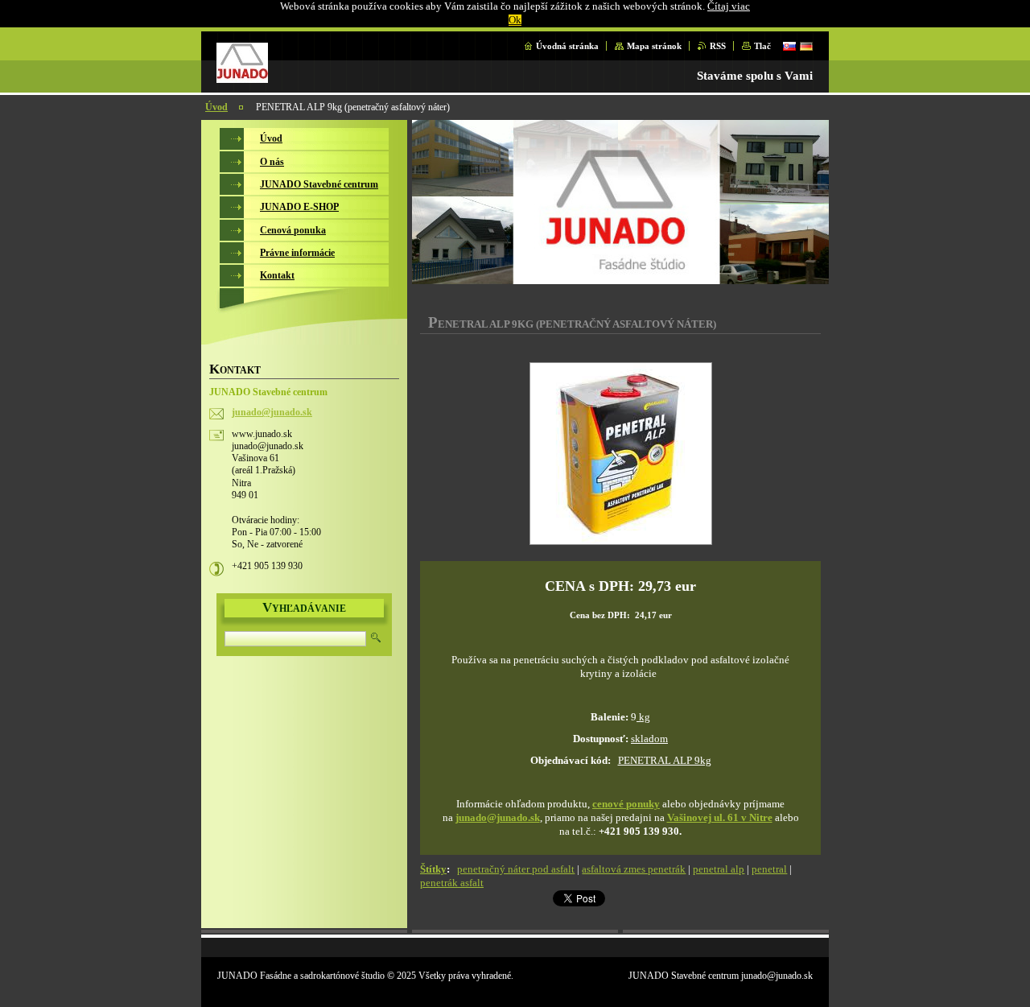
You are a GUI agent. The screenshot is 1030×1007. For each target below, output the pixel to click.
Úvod (216, 107)
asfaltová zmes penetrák (634, 869)
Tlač (762, 46)
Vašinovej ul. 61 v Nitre (719, 817)
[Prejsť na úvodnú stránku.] (242, 78)
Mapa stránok (654, 46)
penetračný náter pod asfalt (516, 869)
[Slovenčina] (789, 45)
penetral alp (718, 869)
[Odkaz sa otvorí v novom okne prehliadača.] (620, 455)
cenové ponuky (626, 804)
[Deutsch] (806, 45)
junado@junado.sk (497, 817)
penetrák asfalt (452, 883)
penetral (769, 869)
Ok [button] (515, 20)
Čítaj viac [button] (728, 6)
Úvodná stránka (567, 46)
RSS (718, 46)
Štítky (433, 869)
